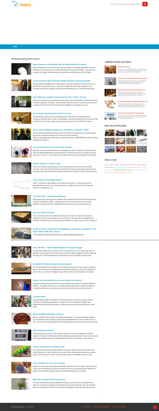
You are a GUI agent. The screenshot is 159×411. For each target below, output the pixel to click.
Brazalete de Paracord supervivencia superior (52, 264)
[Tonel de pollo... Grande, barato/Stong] (21, 201)
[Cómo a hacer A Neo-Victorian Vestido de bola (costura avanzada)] (21, 86)
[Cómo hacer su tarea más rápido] (21, 185)
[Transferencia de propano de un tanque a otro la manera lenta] (142, 132)
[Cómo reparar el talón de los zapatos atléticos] (131, 132)
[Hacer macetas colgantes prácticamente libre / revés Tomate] (21, 102)
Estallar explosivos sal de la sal (46, 164)
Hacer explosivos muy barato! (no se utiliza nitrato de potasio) (60, 64)
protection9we (120, 167)
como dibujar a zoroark (112, 165)
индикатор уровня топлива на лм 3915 (120, 172)
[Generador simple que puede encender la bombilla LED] (142, 149)
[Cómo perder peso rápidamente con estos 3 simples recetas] (110, 104)
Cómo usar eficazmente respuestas (131, 113)
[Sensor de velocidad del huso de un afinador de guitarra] (21, 285)
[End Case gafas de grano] (21, 218)
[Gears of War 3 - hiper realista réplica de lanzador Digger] (21, 253)
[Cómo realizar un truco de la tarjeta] (21, 368)
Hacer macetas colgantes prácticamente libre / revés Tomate (59, 97)
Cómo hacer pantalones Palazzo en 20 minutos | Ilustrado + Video (61, 130)
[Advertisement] (79, 26)
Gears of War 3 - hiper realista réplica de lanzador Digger (58, 248)
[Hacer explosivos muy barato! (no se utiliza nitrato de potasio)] (21, 69)
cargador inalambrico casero (123, 170)
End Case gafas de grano (43, 213)
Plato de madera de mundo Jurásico (48, 314)
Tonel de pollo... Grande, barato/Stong (49, 196)
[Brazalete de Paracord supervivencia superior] (21, 269)
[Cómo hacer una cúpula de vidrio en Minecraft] (110, 149)
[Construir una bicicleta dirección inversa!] (110, 81)
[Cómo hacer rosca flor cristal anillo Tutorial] (21, 152)
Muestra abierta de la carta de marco (131, 90)
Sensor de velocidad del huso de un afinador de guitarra (57, 280)
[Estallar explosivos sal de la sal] (21, 169)
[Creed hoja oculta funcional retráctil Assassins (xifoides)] (142, 141)
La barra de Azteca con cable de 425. (49, 347)
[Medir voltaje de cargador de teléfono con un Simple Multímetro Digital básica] (120, 149)
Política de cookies (119, 407)
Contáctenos (86, 407)
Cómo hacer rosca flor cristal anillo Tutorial (52, 147)
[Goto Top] (155, 407)
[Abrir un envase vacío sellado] (120, 141)
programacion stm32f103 (127, 165)
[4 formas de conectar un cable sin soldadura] (131, 149)
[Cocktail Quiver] (21, 302)
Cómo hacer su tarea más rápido (47, 180)
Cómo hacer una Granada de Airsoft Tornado (52, 113)
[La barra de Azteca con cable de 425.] (21, 352)
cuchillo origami (141, 165)
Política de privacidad (102, 407)
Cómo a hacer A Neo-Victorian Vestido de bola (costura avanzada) (62, 81)
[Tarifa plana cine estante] (21, 335)
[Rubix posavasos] (110, 70)
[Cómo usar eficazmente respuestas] (110, 116)
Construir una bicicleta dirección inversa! (132, 78)
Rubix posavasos (124, 67)
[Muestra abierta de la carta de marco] (110, 93)
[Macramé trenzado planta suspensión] (21, 384)
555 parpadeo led (110, 167)
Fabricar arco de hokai (133, 167)
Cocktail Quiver (39, 297)
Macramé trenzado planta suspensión (49, 379)
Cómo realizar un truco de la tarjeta (49, 363)
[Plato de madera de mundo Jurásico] (21, 319)
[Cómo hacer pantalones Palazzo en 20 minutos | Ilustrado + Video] (21, 135)
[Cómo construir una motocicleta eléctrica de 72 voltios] (120, 132)
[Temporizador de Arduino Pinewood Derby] (110, 132)
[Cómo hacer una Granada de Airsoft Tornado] (21, 118)
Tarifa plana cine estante (43, 330)
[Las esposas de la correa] (110, 141)
